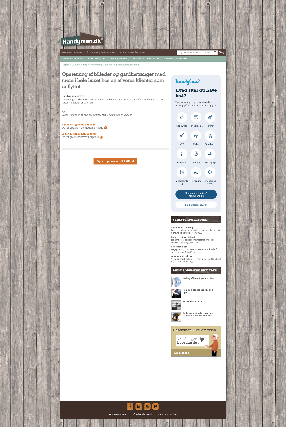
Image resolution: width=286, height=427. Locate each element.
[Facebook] (130, 407)
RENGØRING (182, 59)
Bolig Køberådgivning (133, 52)
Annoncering (109, 52)
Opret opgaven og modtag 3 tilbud (82, 127)
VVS (103, 59)
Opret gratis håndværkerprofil (80, 137)
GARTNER (168, 59)
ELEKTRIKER (92, 59)
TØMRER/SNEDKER (72, 59)
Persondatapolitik (167, 414)
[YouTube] (147, 407)
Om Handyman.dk (72, 52)
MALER (112, 59)
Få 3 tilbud (91, 52)
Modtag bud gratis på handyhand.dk (196, 194)
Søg (221, 52)
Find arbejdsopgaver (196, 204)
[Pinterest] (156, 407)
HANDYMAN (153, 59)
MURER (123, 59)
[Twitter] (139, 407)
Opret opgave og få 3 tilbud (115, 161)
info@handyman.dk (142, 414)
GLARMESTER (137, 59)
